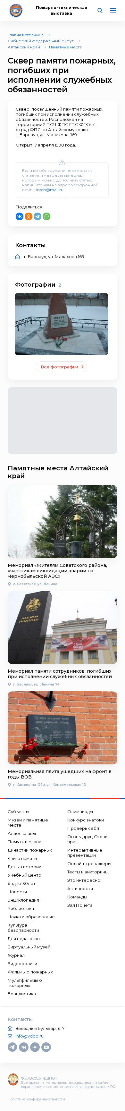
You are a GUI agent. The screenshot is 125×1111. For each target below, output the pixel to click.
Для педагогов (24, 938)
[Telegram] (37, 216)
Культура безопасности (23, 927)
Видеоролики (22, 963)
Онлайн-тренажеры (89, 863)
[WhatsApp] (46, 216)
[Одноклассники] (28, 216)
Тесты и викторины (87, 871)
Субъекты (18, 811)
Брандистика (22, 993)
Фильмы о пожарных (30, 971)
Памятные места (65, 47)
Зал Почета (80, 905)
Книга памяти (22, 858)
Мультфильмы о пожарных (25, 983)
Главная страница (26, 34)
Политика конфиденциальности (36, 1099)
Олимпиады (80, 811)
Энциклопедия (23, 900)
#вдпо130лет (22, 883)
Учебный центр (24, 875)
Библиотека (21, 908)
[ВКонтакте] (19, 216)
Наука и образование (31, 916)
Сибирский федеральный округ (41, 40)
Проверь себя (83, 828)
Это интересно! (84, 880)
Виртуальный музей (29, 946)
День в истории (24, 866)
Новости (17, 891)
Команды (77, 896)
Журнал (16, 955)
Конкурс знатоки (85, 819)
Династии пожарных (30, 850)
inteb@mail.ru (49, 189)
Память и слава (24, 841)
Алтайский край (24, 47)
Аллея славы (22, 833)
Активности (80, 888)
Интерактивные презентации (84, 852)
